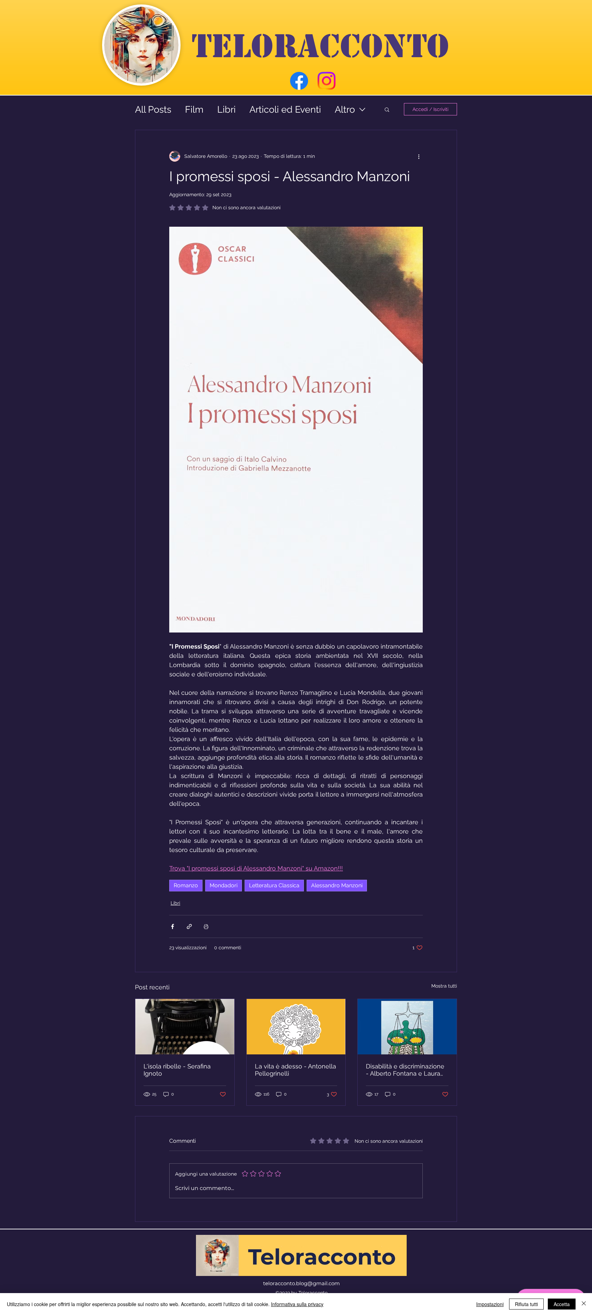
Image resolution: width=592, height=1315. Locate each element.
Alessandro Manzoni (336, 885)
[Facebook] (299, 81)
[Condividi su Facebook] (172, 926)
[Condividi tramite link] (189, 926)
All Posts (153, 109)
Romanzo (186, 885)
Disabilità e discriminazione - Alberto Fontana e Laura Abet (405, 1070)
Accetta (562, 1304)
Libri (226, 109)
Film (194, 109)
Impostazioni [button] (490, 1304)
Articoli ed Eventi (285, 109)
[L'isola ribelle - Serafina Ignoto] (184, 1026)
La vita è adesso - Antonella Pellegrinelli (295, 1070)
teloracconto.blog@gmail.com (301, 1283)
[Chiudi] (584, 1304)
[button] (387, 109)
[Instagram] (326, 81)
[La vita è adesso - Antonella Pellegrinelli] (296, 1026)
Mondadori (223, 885)
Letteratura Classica (274, 885)
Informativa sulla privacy (297, 1304)
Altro (345, 109)
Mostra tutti (444, 986)
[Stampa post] (206, 926)
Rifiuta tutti (526, 1304)
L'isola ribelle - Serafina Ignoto (177, 1070)
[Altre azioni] (419, 156)
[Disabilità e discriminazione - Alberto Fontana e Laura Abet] (407, 1026)
